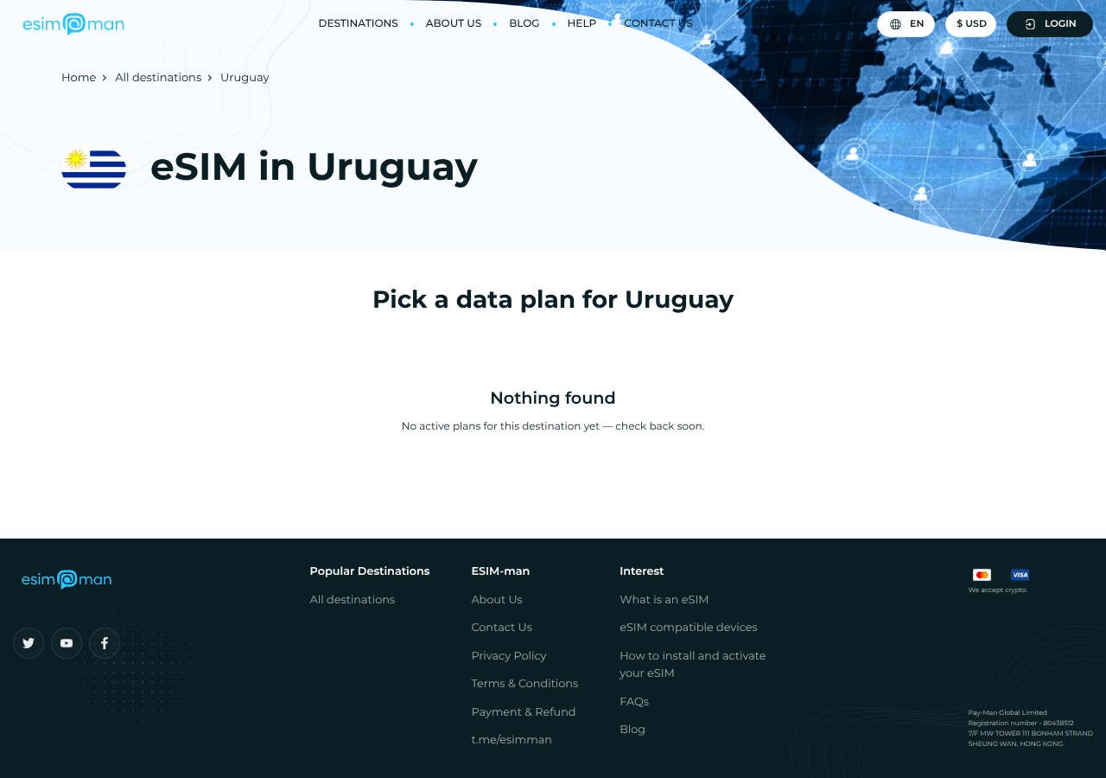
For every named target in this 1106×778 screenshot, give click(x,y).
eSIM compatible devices (689, 628)
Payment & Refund (523, 712)
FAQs (634, 702)
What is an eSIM (664, 600)
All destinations (158, 78)
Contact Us (658, 23)
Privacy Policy (508, 656)
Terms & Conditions (524, 684)
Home (78, 78)
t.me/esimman (511, 740)
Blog (524, 23)
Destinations (357, 23)
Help (582, 23)
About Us (454, 23)
